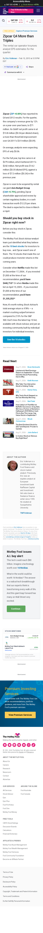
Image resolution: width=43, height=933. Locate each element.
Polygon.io (30, 752)
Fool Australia (26, 790)
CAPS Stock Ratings (10, 823)
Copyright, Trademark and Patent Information (20, 891)
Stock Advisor (8, 794)
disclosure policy (33, 539)
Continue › (16, 609)
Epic (4, 797)
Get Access (8, 650)
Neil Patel (31, 401)
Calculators (7, 830)
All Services (7, 790)
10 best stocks (17, 246)
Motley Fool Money (10, 812)
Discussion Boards (10, 826)
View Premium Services (20, 715)
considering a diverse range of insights (18, 537)
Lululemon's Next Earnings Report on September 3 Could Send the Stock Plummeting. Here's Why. (27, 374)
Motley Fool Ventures (11, 852)
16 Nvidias (22, 568)
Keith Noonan (33, 381)
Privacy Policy (8, 877)
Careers (6, 765)
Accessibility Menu (21, 1)
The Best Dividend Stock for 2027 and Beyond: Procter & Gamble (27, 427)
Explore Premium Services (26, 31)
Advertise (6, 779)
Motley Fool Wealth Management (15, 848)
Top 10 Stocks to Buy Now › (19, 11)
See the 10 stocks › (16, 339)
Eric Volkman (11, 58)
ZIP (12, 114)
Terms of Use (8, 872)
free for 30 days (25, 533)
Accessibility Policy (10, 887)
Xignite (21, 752)
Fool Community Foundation (13, 856)
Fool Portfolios (8, 805)
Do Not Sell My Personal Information (16, 901)
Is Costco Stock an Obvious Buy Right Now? (26, 437)
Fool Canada (25, 794)
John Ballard (33, 432)
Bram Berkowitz (34, 367)
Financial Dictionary (10, 834)
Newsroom (7, 772)
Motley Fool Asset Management (15, 845)
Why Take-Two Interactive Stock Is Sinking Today (25, 385)
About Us (6, 761)
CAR (6, 192)
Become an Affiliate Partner (13, 859)
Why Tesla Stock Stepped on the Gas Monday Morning (27, 397)
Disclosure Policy (9, 882)
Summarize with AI (14, 72)
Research (6, 768)
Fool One (6, 808)
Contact (6, 776)
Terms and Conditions (11, 896)
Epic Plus (6, 801)
